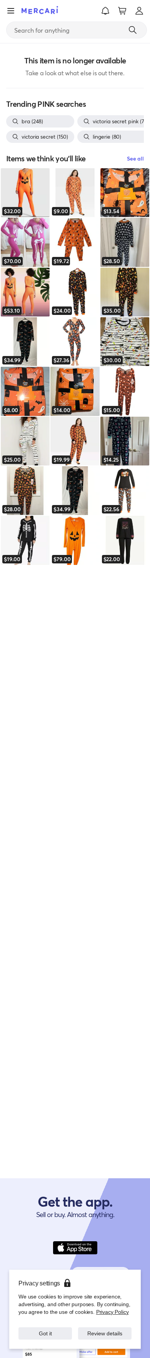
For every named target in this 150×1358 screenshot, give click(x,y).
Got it (45, 1333)
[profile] (139, 10)
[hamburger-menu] (10, 10)
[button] (105, 10)
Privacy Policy (112, 1311)
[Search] (132, 30)
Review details (105, 1333)
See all (135, 158)
